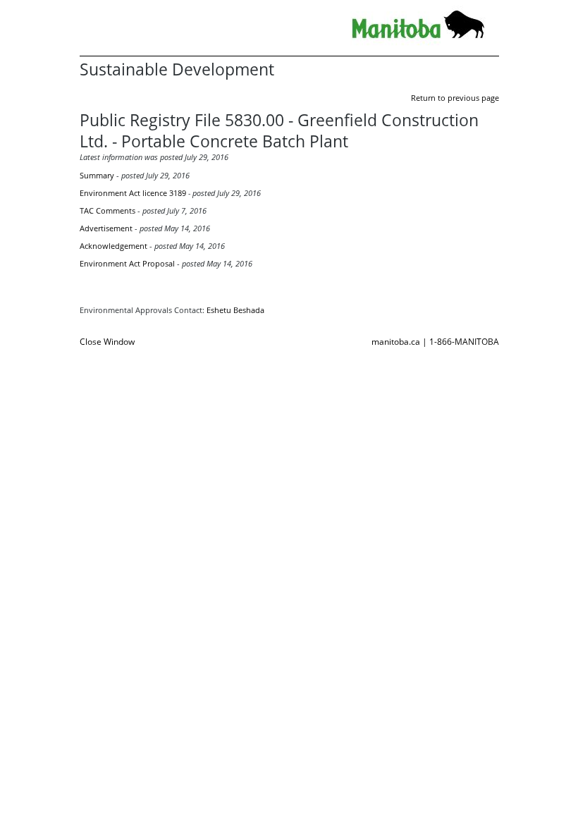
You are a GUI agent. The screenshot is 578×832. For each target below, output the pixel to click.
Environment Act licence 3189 (133, 193)
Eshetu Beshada (235, 310)
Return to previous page (455, 97)
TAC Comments (107, 210)
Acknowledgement (113, 245)
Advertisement (106, 228)
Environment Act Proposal (127, 263)
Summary (97, 175)
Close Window (107, 342)
